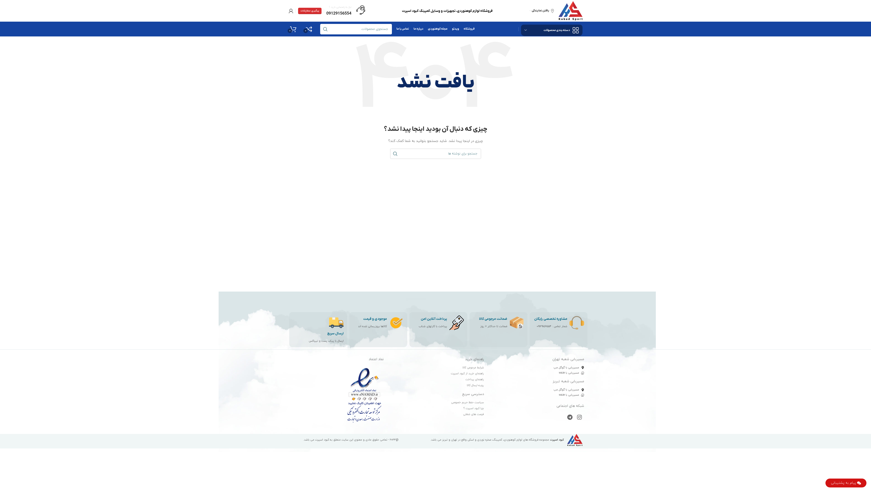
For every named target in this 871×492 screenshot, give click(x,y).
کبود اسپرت (322, 440)
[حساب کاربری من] (291, 10)
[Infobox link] (345, 10)
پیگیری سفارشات (309, 11)
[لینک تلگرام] (570, 417)
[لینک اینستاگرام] (579, 417)
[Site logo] (570, 10)
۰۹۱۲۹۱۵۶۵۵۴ (544, 326)
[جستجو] (395, 154)
